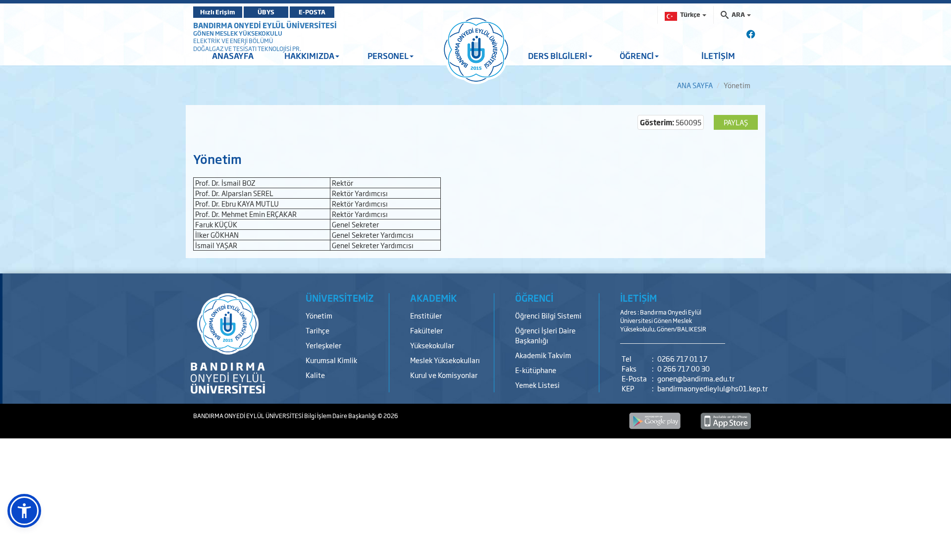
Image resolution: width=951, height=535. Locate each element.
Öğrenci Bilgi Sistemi (548, 315)
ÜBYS (266, 11)
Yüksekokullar (432, 345)
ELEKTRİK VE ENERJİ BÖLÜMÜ (233, 40)
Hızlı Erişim (217, 11)
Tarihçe (317, 330)
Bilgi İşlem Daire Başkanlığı (340, 415)
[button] (24, 510)
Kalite (315, 375)
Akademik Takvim (543, 355)
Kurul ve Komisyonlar (443, 375)
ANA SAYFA (695, 85)
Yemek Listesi (537, 384)
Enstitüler (426, 315)
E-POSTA (312, 11)
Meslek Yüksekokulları (445, 360)
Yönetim (319, 315)
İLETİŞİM (718, 55)
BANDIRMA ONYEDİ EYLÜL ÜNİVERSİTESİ (265, 25)
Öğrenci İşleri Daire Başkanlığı (545, 335)
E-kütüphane (535, 370)
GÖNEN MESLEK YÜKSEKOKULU (237, 33)
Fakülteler (426, 330)
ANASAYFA (233, 55)
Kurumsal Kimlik (331, 360)
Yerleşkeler (323, 345)
